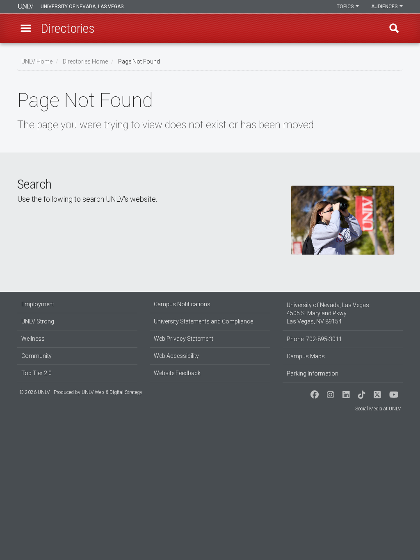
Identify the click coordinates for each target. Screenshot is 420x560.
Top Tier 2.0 (36, 373)
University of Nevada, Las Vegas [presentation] (82, 6)
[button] (26, 28)
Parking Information (312, 373)
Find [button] (394, 28)
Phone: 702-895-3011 (314, 339)
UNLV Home (36, 61)
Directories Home (85, 61)
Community (36, 356)
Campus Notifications (182, 304)
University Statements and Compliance (203, 321)
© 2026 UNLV (34, 392)
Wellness (33, 338)
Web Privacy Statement (183, 338)
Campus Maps (306, 356)
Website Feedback (177, 373)
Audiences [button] (385, 6)
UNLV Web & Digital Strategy (112, 392)
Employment (37, 304)
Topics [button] (346, 6)
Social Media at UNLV (378, 409)
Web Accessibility (176, 356)
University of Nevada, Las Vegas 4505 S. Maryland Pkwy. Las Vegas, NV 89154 (328, 313)
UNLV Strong (37, 321)
